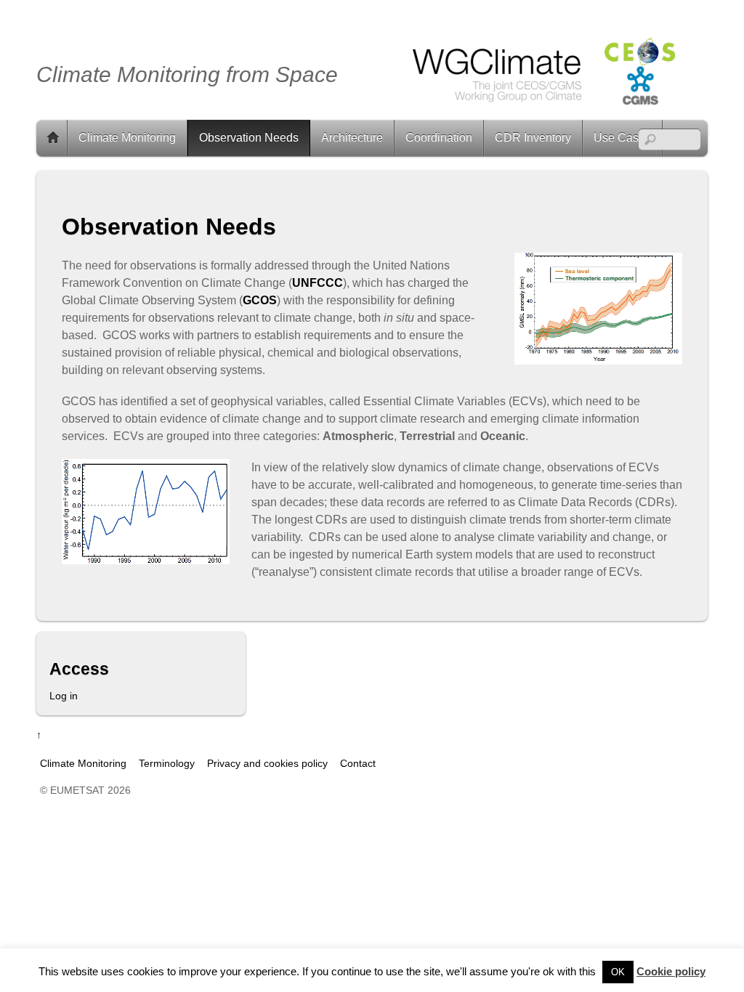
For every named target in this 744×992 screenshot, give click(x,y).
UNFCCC (317, 283)
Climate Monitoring (127, 137)
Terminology (167, 763)
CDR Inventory (533, 137)
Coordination (438, 137)
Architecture (352, 137)
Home (53, 138)
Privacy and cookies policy (267, 763)
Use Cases (622, 137)
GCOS (260, 300)
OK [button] (618, 972)
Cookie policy (670, 971)
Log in (63, 696)
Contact (358, 763)
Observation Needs (249, 137)
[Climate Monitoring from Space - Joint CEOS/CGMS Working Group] (542, 109)
